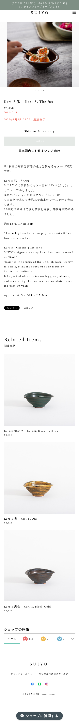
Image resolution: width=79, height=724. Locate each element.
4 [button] (43, 90)
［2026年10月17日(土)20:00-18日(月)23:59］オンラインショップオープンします (39, 5)
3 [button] (41, 90)
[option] (39, 54)
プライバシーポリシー (23, 674)
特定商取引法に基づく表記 (53, 674)
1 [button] (35, 90)
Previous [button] (6, 55)
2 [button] (38, 90)
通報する (29, 308)
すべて (12, 638)
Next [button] (73, 55)
